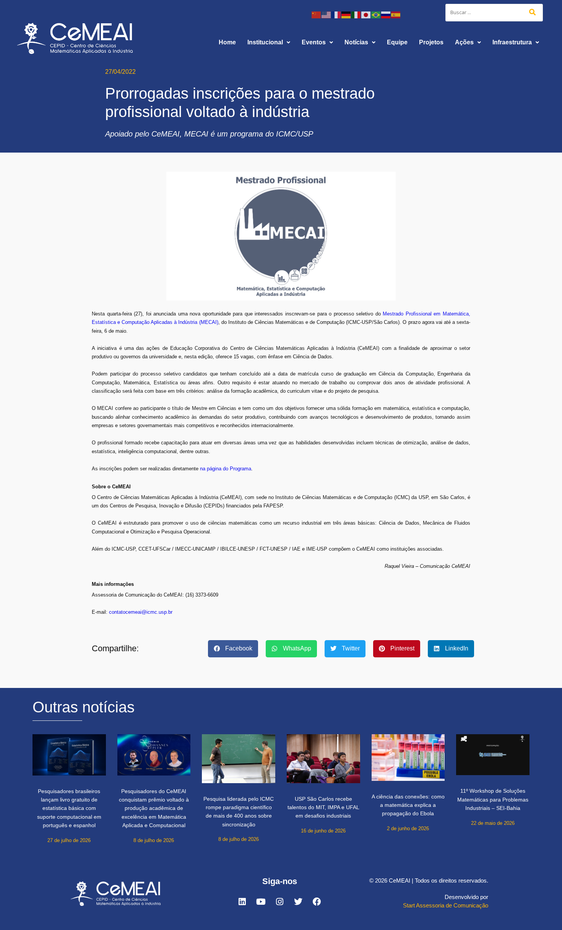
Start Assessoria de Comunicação (445, 905)
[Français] (336, 14)
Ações (464, 42)
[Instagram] (279, 901)
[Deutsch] (346, 14)
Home (227, 42)
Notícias (356, 42)
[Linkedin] (242, 901)
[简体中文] (317, 14)
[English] (326, 14)
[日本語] (366, 14)
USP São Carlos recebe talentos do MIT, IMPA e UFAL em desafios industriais (323, 807)
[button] (269, 42)
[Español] (396, 14)
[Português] (376, 14)
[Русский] (386, 14)
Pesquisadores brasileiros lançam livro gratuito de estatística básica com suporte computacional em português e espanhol (69, 808)
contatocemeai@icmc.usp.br (140, 612)
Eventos (314, 42)
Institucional (265, 42)
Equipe (397, 42)
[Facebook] (317, 901)
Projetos (431, 42)
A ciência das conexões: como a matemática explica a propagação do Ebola (408, 805)
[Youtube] (260, 901)
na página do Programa (225, 469)
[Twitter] (298, 901)
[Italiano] (356, 14)
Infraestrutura (512, 42)
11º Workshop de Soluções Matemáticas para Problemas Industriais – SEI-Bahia (492, 799)
